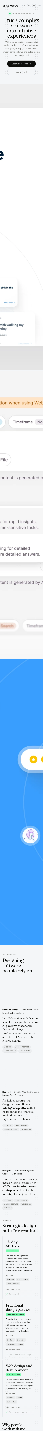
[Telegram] (34, 5)
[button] (21, 1267)
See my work (21, 72)
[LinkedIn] (29, 5)
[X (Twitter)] (24, 5)
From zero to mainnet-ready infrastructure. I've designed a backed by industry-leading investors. (19, 1186)
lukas (10, 5)
